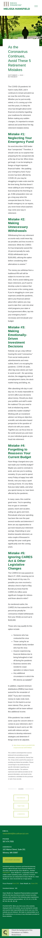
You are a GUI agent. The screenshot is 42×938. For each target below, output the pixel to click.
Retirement (13, 76)
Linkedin (21, 814)
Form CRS (16, 883)
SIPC (8, 872)
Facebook (21, 797)
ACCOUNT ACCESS (12, 860)
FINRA (5, 872)
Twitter (21, 806)
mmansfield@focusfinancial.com (15, 834)
